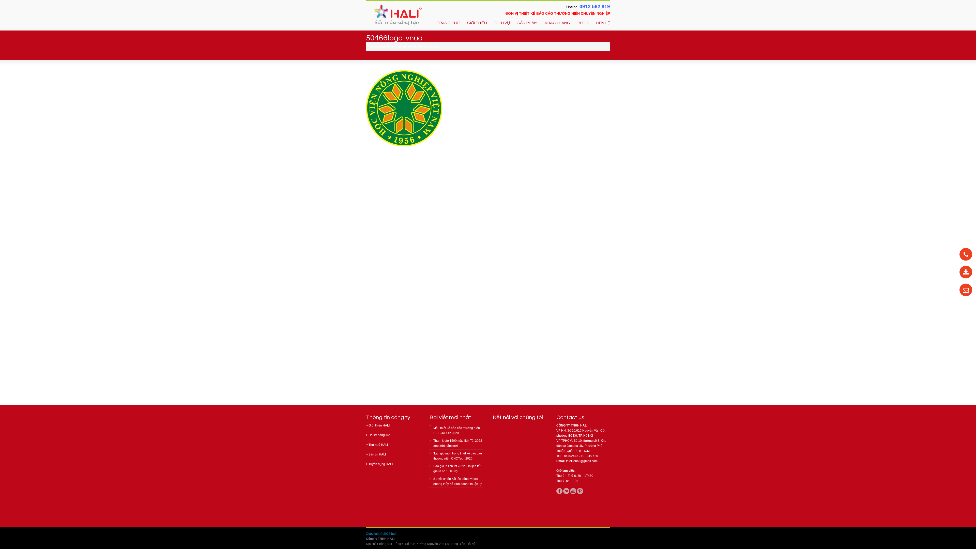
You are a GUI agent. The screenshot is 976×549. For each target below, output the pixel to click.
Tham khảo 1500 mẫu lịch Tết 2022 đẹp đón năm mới (457, 443)
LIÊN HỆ (603, 23)
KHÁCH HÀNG (557, 23)
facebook (559, 491)
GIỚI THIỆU (477, 23)
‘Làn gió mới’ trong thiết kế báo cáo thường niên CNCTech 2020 (457, 456)
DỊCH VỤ (502, 23)
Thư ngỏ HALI (378, 445)
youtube (573, 491)
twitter (566, 491)
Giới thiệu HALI (379, 425)
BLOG (583, 23)
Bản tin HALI (377, 454)
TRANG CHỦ (448, 23)
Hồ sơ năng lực (379, 435)
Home (390, 46)
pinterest (580, 491)
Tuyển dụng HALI (381, 464)
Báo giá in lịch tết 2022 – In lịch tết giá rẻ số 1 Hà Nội (456, 468)
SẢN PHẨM (527, 23)
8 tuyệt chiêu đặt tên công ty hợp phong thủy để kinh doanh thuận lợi (457, 481)
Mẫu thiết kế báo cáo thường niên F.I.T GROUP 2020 (456, 430)
